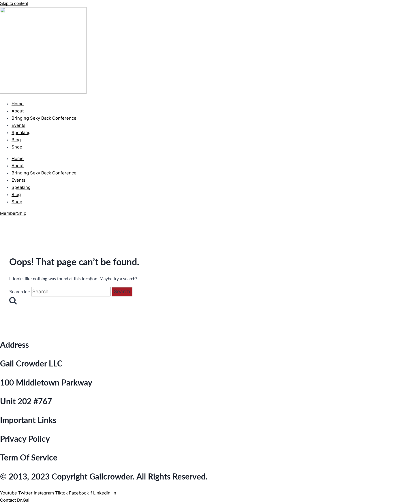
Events (18, 125)
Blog (16, 139)
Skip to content (14, 3)
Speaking (21, 132)
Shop (17, 147)
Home (18, 103)
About (18, 111)
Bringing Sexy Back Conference (44, 118)
